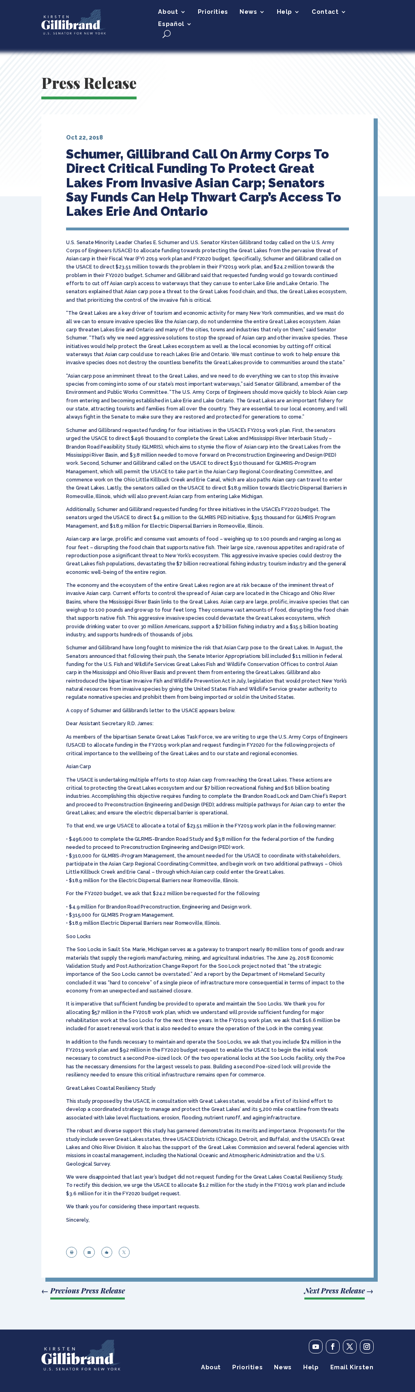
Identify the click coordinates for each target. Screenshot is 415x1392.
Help (284, 12)
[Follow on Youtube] (316, 1346)
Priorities (213, 12)
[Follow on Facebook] (333, 1346)
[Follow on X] (350, 1346)
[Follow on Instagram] (367, 1346)
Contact (325, 12)
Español (171, 24)
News (248, 12)
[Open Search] (167, 34)
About (168, 12)
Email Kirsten (352, 1367)
